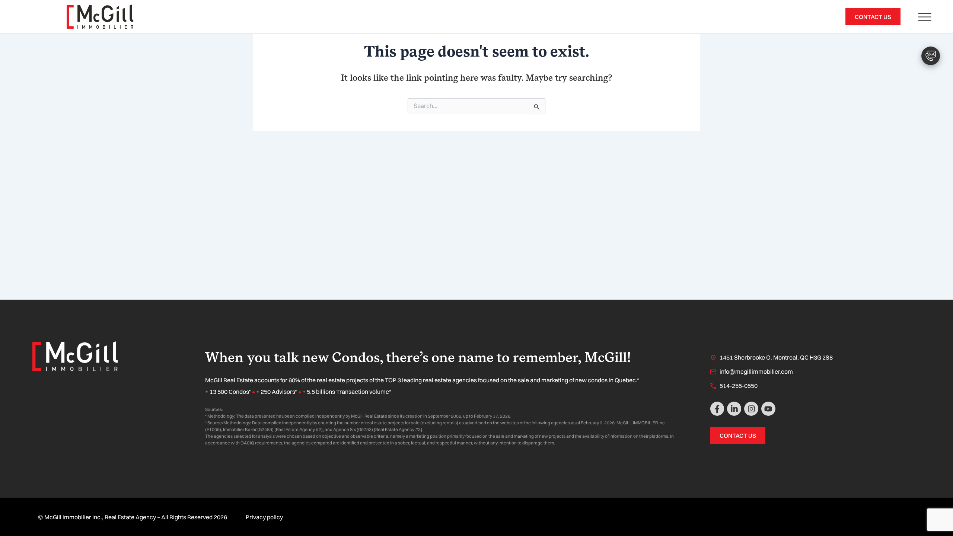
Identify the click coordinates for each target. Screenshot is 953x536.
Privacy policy (264, 517)
